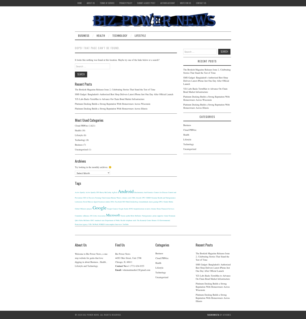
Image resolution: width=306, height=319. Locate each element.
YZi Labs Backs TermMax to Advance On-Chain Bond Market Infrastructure (109, 99)
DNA (112, 202)
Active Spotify (80, 192)
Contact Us (201, 3)
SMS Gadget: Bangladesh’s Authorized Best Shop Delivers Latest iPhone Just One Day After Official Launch (124, 94)
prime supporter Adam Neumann (164, 216)
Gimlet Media (168, 202)
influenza (86, 216)
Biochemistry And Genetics (143, 192)
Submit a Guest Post (146, 3)
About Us (91, 3)
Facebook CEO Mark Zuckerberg (126, 202)
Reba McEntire (84, 220)
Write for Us (185, 3)
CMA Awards (136, 198)
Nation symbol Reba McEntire (130, 216)
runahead (98, 220)
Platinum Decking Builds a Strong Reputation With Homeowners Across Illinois (111, 108)
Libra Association (99, 216)
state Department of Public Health (113, 220)
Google (99, 207)
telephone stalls (131, 220)
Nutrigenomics (147, 216)
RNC (92, 220)
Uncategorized (81, 149)
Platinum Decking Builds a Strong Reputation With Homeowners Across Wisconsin (112, 103)
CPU (143, 198)
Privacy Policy (125, 3)
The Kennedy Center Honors (147, 220)
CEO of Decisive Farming (92, 198)
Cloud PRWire (81, 125)
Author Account (167, 3)
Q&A (77, 220)
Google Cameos (112, 209)
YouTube (126, 224)
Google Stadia (123, 209)
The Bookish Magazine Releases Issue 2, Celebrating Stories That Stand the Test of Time (115, 89)
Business (83, 36)
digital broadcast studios (102, 202)
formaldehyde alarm (146, 202)
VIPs (90, 224)
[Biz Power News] (153, 20)
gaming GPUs (158, 202)
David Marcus (88, 202)
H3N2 (131, 209)
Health (101, 36)
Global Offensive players (83, 209)
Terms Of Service (107, 3)
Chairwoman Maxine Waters (111, 198)
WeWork (95, 224)
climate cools (126, 198)
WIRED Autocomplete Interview (110, 224)
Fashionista (213, 314)
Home (79, 3)
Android (126, 191)
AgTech (114, 192)
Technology (119, 36)
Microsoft (113, 215)
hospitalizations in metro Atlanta (145, 209)
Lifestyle (140, 36)
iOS (91, 216)
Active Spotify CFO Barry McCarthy (98, 192)
